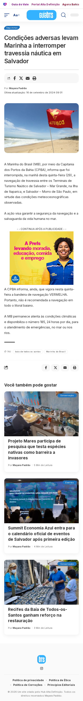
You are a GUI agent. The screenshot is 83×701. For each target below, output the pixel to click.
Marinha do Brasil (56, 351)
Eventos (69, 482)
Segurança (12, 27)
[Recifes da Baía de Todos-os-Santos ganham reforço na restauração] (41, 582)
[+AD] (6, 4)
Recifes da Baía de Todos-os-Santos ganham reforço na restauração (37, 615)
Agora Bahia (70, 4)
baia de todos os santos (28, 351)
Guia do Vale (20, 4)
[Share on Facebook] (14, 78)
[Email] (28, 78)
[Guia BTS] (41, 15)
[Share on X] (21, 78)
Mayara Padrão (18, 88)
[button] (7, 15)
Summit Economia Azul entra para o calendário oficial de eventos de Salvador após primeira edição (41, 534)
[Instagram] (41, 668)
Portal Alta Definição (45, 4)
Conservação (67, 395)
